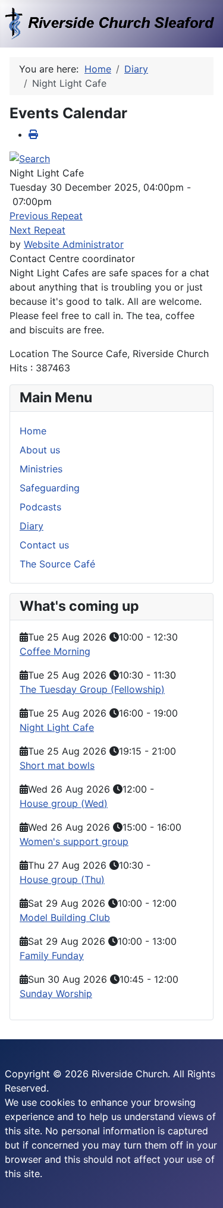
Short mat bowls (57, 765)
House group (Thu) (62, 879)
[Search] (30, 158)
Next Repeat (37, 230)
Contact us (44, 545)
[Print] (33, 134)
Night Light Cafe (57, 727)
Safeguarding (50, 488)
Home (33, 431)
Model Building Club (65, 917)
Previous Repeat (46, 216)
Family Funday (52, 955)
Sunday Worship (56, 993)
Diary (31, 526)
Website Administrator (74, 244)
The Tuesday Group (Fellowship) (92, 689)
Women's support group (74, 841)
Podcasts (40, 507)
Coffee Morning (55, 651)
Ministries (41, 469)
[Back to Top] (202, 1186)
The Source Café (57, 564)
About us (40, 450)
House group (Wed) (64, 803)
